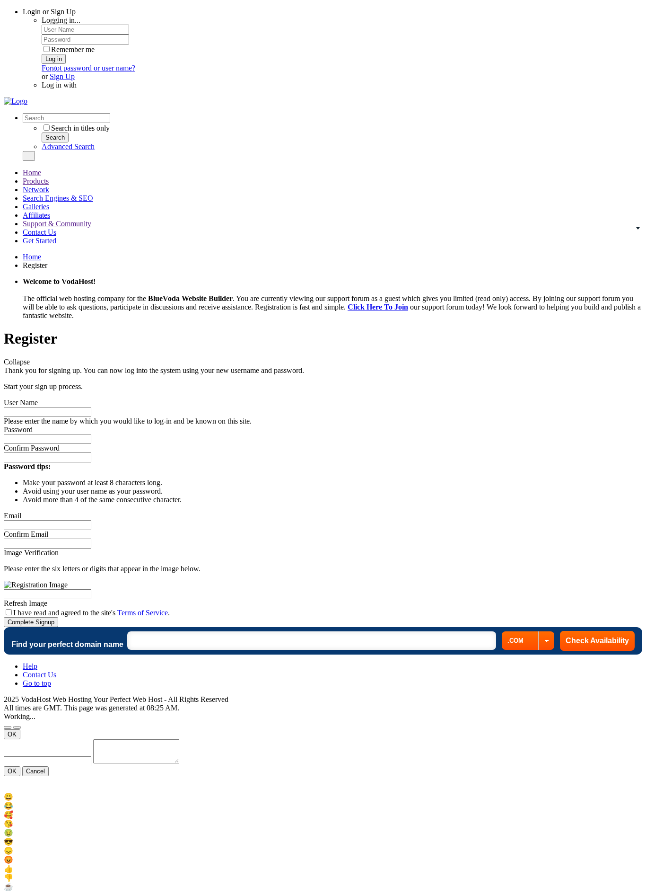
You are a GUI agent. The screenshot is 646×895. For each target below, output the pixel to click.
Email (12, 516)
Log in (53, 58)
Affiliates (36, 215)
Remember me (73, 49)
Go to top (37, 683)
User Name (21, 403)
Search (55, 137)
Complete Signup (31, 622)
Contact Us (39, 232)
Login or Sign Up (49, 12)
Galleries (36, 207)
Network (36, 190)
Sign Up (62, 76)
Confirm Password (32, 448)
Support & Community (57, 224)
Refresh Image (25, 603)
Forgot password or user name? (88, 68)
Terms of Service (142, 613)
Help (30, 666)
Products (36, 181)
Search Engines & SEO (58, 198)
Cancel (35, 771)
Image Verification (31, 553)
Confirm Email (26, 534)
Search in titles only (80, 128)
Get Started (39, 241)
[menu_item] (323, 796)
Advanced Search (68, 146)
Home (32, 172)
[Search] (29, 156)
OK (12, 734)
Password (18, 429)
